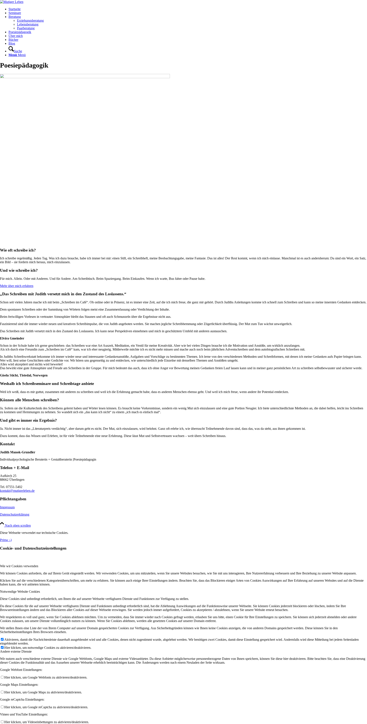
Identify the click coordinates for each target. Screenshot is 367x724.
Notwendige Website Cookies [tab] (20, 591)
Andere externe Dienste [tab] (16, 651)
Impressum (7, 507)
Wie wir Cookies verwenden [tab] (19, 566)
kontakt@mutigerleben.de (17, 490)
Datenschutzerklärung (14, 514)
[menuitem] (187, 9)
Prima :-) (6, 540)
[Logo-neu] (11, 2)
